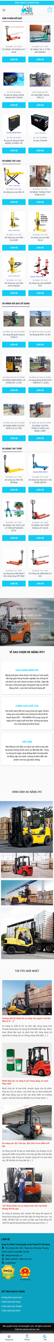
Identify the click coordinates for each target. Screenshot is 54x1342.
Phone (27, 1340)
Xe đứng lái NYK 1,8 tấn (40, 334)
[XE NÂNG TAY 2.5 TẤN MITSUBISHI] (40, 33)
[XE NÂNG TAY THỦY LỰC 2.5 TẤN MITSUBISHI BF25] (13, 509)
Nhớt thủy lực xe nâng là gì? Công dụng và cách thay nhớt (25, 1082)
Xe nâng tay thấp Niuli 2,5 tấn (40, 574)
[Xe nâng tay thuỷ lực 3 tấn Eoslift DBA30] (40, 463)
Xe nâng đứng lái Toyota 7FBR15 (14, 335)
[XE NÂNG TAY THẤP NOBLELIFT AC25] (40, 509)
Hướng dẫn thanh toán (11, 1297)
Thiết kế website (22, 1329)
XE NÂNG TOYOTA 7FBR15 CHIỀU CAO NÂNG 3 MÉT (40, 428)
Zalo (45, 1340)
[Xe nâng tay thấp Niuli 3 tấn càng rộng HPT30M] (13, 557)
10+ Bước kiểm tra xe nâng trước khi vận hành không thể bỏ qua (24, 1207)
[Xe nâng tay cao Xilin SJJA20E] (13, 221)
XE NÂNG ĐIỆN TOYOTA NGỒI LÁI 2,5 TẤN (13, 427)
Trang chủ (9, 1340)
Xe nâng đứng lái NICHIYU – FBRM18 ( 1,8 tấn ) (40, 381)
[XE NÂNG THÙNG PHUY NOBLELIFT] (40, 176)
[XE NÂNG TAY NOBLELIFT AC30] (13, 33)
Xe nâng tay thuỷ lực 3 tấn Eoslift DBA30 (40, 481)
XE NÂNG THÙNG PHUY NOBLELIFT (40, 193)
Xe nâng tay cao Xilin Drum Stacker (14, 284)
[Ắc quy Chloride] (40, 124)
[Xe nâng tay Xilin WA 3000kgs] (13, 463)
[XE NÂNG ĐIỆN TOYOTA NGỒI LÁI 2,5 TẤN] (13, 410)
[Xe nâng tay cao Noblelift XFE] (40, 267)
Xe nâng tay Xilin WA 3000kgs (14, 481)
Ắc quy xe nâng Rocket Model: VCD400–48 (14, 141)
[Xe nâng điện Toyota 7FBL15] (40, 79)
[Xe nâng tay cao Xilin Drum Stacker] (13, 267)
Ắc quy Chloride (40, 140)
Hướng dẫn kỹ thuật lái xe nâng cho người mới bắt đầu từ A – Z (26, 1020)
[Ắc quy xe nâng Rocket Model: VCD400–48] (13, 124)
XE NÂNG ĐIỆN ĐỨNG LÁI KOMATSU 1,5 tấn (13, 381)
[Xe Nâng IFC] (27, 10)
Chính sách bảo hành (10, 1310)
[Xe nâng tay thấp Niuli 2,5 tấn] (40, 557)
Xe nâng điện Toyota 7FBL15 (40, 96)
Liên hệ (14, 59)
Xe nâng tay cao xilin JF (13, 192)
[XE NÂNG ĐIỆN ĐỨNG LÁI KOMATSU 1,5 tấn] (13, 364)
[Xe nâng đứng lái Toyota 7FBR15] (13, 319)
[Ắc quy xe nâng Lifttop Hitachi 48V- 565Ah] (13, 79)
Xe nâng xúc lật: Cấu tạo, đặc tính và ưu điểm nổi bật (25, 1144)
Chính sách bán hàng (10, 1302)
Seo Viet (36, 1329)
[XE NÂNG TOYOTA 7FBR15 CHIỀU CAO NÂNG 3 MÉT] (40, 410)
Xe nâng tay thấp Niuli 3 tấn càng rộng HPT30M (13, 574)
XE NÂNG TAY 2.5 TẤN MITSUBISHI (40, 50)
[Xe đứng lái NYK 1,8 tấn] (40, 319)
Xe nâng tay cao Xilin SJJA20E (14, 238)
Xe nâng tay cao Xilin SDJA (40, 238)
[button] (4, 10)
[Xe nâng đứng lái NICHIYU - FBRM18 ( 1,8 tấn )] (40, 364)
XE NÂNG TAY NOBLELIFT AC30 (13, 50)
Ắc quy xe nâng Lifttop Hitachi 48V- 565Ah (14, 96)
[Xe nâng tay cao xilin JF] (13, 176)
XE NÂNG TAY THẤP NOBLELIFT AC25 (40, 526)
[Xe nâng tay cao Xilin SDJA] (40, 221)
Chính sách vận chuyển (11, 1306)
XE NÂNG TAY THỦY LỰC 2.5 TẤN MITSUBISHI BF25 (14, 528)
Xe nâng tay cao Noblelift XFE (40, 284)
